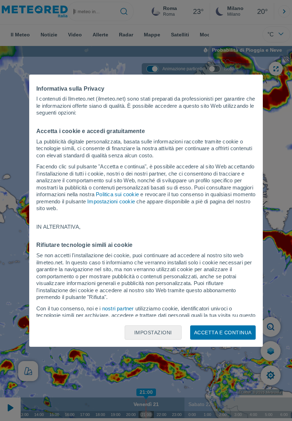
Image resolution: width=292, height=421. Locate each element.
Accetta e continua (223, 332)
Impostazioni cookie (111, 201)
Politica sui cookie (117, 194)
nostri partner (118, 308)
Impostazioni (153, 332)
